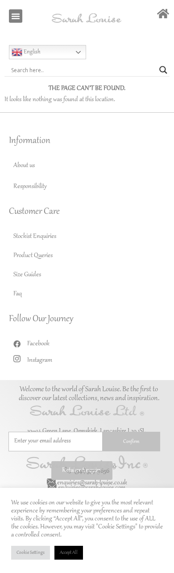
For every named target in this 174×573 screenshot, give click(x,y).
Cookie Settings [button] (31, 553)
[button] (15, 16)
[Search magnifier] (163, 70)
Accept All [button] (69, 553)
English (31, 52)
